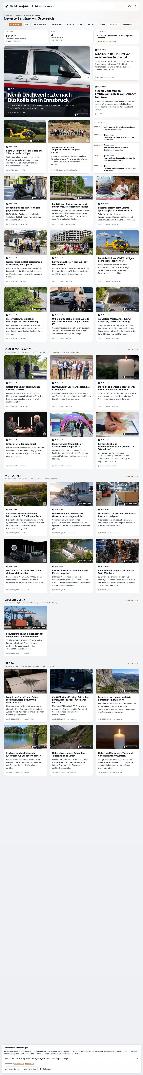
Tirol (81, 24)
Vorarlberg (114, 24)
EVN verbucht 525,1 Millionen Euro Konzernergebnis (70, 571)
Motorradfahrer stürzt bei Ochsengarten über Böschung (22, 320)
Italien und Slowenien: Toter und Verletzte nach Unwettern (115, 754)
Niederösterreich (40, 24)
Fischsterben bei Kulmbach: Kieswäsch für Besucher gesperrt (23, 754)
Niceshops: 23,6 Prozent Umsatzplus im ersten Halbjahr (117, 514)
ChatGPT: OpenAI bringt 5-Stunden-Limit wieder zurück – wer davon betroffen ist (70, 700)
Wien (27, 24)
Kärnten (91, 24)
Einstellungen (45, 1069)
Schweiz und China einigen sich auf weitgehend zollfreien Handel (24, 635)
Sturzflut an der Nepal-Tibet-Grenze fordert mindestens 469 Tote (117, 388)
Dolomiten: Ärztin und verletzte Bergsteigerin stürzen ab (114, 698)
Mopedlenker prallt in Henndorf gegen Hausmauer (23, 209)
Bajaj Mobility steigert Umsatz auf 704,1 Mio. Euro (116, 571)
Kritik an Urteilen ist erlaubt (21, 444)
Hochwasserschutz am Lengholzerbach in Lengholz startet (65, 150)
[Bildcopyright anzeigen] (87, 140)
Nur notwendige (29, 1069)
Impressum (29, 1063)
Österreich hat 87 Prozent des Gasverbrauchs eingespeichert (68, 514)
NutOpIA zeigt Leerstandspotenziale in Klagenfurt (71, 388)
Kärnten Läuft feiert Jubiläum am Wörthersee (69, 263)
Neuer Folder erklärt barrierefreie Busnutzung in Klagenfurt (24, 263)
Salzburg (102, 24)
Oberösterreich (56, 24)
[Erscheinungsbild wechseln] (135, 6)
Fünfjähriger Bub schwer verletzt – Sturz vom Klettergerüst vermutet (70, 205)
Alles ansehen (132, 349)
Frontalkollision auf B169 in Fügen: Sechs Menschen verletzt (116, 259)
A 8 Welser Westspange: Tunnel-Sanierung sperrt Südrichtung (115, 320)
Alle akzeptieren (12, 1069)
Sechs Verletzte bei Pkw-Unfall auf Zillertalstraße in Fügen (24, 152)
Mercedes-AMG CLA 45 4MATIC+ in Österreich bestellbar (23, 571)
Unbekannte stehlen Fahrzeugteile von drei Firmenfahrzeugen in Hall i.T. (70, 321)
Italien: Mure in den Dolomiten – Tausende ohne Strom (69, 754)
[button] (26, 37)
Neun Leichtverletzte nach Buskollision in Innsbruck (40, 97)
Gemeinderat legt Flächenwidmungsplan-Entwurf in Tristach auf (116, 446)
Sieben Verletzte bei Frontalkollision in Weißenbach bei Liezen (115, 94)
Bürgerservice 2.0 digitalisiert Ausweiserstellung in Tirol (67, 445)
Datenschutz (19, 1063)
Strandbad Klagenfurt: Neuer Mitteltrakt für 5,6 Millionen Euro (23, 514)
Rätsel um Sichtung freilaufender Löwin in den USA (23, 388)
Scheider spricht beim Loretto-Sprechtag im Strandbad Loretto (115, 209)
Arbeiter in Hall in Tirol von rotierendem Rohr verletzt (112, 55)
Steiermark (71, 24)
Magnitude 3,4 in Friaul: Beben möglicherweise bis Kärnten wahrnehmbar (22, 700)
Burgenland (127, 24)
